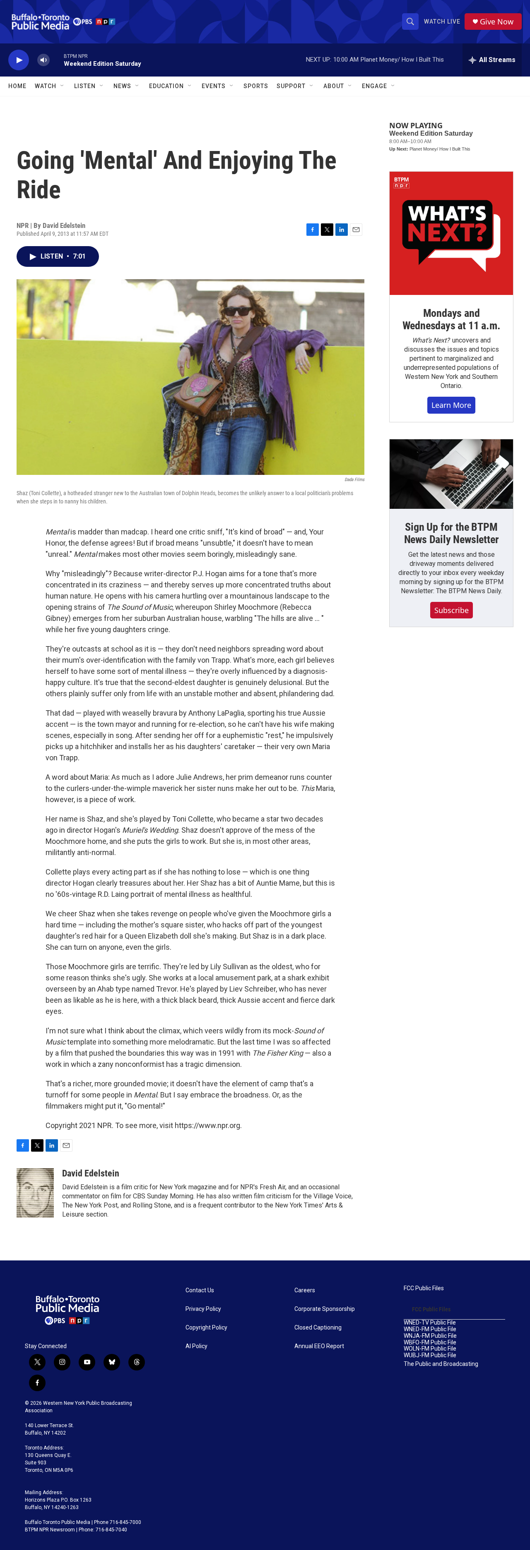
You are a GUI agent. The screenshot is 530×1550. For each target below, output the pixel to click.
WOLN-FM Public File (430, 1349)
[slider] (56, 59)
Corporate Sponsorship (324, 1309)
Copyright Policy (206, 1328)
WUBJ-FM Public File (430, 1355)
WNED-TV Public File (430, 1323)
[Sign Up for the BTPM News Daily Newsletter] (451, 474)
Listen (85, 86)
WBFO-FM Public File (430, 1342)
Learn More (451, 405)
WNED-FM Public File (430, 1329)
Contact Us (200, 1290)
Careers (304, 1290)
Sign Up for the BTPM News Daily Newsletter (451, 533)
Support (291, 86)
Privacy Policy (203, 1309)
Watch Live (442, 21)
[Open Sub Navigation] (62, 86)
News (122, 86)
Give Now (496, 21)
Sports (255, 86)
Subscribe (451, 610)
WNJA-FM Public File (430, 1336)
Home (17, 86)
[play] (18, 60)
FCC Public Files (424, 1288)
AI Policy (196, 1346)
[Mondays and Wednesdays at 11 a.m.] (451, 233)
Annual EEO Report (319, 1346)
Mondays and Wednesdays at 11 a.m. (451, 319)
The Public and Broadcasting (441, 1364)
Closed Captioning (318, 1328)
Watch (45, 86)
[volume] (43, 60)
